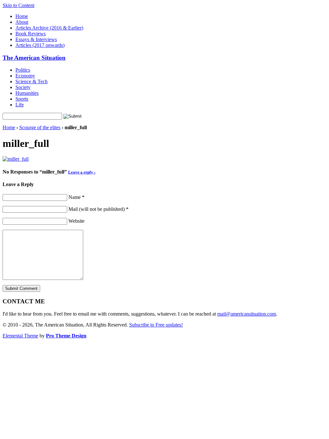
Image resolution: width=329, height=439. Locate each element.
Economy (25, 75)
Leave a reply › (81, 172)
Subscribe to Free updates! (156, 324)
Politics (22, 70)
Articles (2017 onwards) (40, 45)
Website (76, 221)
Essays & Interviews (36, 39)
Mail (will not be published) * (98, 209)
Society (23, 87)
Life (19, 104)
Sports (21, 99)
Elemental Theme (20, 335)
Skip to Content (18, 5)
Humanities (27, 93)
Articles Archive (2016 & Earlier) (49, 28)
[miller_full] (16, 159)
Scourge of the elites (39, 127)
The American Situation (34, 57)
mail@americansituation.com (246, 314)
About (21, 22)
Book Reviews (30, 33)
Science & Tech (31, 81)
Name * (76, 197)
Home (21, 16)
